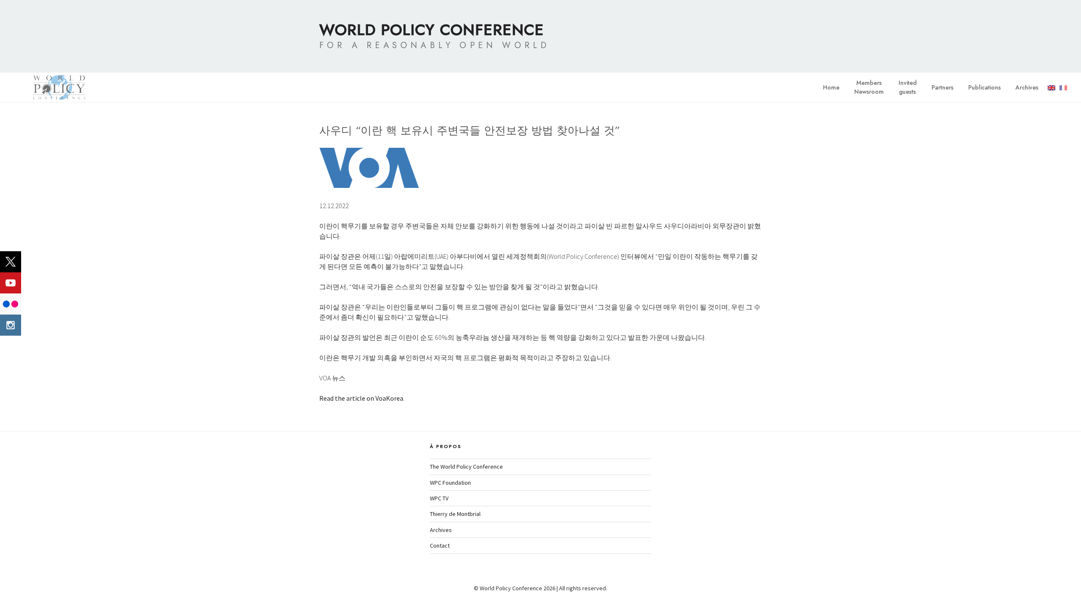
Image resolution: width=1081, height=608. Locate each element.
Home (831, 87)
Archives (1027, 87)
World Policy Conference (431, 30)
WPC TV (439, 498)
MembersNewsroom (869, 87)
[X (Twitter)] (10, 261)
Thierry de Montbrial (455, 514)
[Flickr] (10, 304)
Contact (440, 545)
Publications (984, 87)
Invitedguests (908, 87)
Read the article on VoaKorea (361, 398)
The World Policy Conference (466, 466)
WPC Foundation (450, 482)
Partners (942, 87)
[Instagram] (10, 325)
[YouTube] (10, 282)
